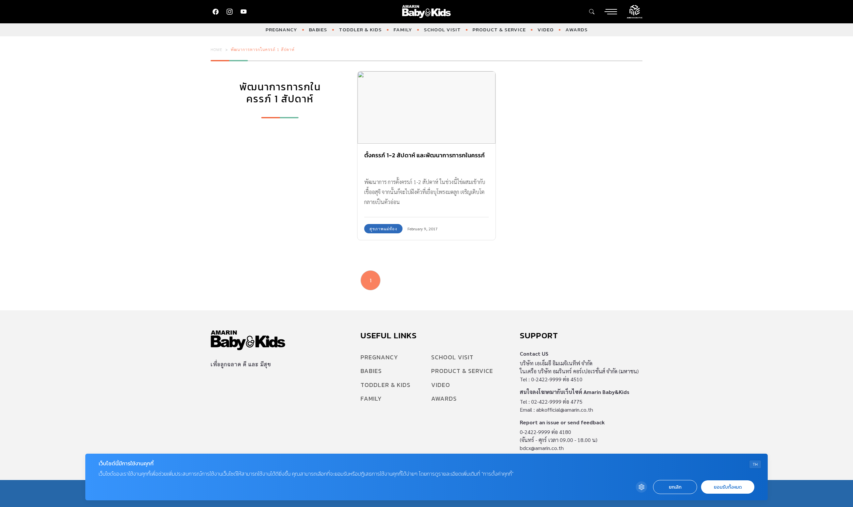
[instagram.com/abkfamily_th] (230, 12)
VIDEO (545, 29)
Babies (318, 29)
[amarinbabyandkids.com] (426, 11)
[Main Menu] (610, 12)
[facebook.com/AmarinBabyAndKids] (216, 12)
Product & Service (499, 29)
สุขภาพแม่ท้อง (383, 228)
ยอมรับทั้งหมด (728, 487)
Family (403, 29)
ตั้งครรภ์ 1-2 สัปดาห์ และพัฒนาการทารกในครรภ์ (424, 155)
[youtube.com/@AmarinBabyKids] (244, 12)
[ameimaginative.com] (634, 11)
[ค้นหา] (592, 12)
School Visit (442, 29)
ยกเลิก (675, 487)
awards (576, 29)
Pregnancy (281, 29)
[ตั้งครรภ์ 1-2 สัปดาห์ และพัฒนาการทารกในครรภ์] (426, 107)
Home (217, 49)
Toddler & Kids (360, 29)
